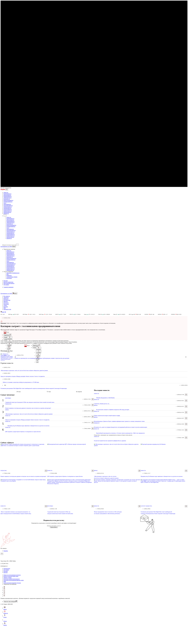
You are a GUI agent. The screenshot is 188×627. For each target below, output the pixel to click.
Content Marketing (146, 506)
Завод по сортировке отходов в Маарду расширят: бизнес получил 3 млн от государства (23, 376)
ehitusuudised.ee (7, 195)
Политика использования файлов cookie (14, 580)
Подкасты (6, 302)
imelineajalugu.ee (8, 211)
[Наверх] (2, 554)
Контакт (6, 572)
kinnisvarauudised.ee (8, 200)
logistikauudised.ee (8, 201)
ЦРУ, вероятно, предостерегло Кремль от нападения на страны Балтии (23, 431)
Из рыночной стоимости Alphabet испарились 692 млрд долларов (112, 409)
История (6, 306)
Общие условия (7, 577)
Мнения (6, 301)
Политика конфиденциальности (12, 579)
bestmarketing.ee (7, 193)
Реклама (6, 571)
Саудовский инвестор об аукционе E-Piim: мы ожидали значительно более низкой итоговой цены (29, 402)
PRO (5, 308)
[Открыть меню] (7, 190)
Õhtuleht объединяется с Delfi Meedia (105, 397)
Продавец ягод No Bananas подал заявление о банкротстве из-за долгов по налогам (28, 425)
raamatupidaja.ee (7, 208)
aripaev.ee (6, 192)
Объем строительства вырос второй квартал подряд (107, 415)
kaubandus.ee (7, 199)
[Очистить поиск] (17, 244)
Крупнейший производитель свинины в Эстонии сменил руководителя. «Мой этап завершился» (120, 433)
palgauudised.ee (7, 204)
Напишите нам (7, 309)
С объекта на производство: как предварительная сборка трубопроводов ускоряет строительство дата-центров (41, 358)
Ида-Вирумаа (7, 300)
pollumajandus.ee (8, 207)
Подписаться (7, 568)
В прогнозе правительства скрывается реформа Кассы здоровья (110, 440)
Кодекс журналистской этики (11, 576)
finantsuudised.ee (8, 196)
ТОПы (5, 305)
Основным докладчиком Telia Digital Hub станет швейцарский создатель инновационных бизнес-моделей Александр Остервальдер (34, 388)
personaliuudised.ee (8, 205)
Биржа (7, 409)
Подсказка (6, 304)
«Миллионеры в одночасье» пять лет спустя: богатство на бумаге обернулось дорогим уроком (24, 370)
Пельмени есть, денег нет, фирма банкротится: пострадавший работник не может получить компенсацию (120, 427)
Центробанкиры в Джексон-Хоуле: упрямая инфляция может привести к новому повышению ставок (119, 421)
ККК (5, 581)
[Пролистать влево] (15, 357)
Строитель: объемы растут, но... (102, 403)
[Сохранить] (92, 399)
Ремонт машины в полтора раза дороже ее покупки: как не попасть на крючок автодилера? (28, 408)
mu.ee (5, 203)
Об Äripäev (6, 569)
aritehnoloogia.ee (7, 197)
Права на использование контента (12, 575)
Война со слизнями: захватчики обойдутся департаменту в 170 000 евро (21, 382)
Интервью (8, 398)
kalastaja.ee (6, 213)
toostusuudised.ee (8, 209)
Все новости (7, 296)
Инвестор (6, 298)
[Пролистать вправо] (185, 357)
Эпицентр (6, 297)
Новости (7, 415)
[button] (9, 338)
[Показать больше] (5, 215)
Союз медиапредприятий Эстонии (12, 582)
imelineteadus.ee (7, 212)
